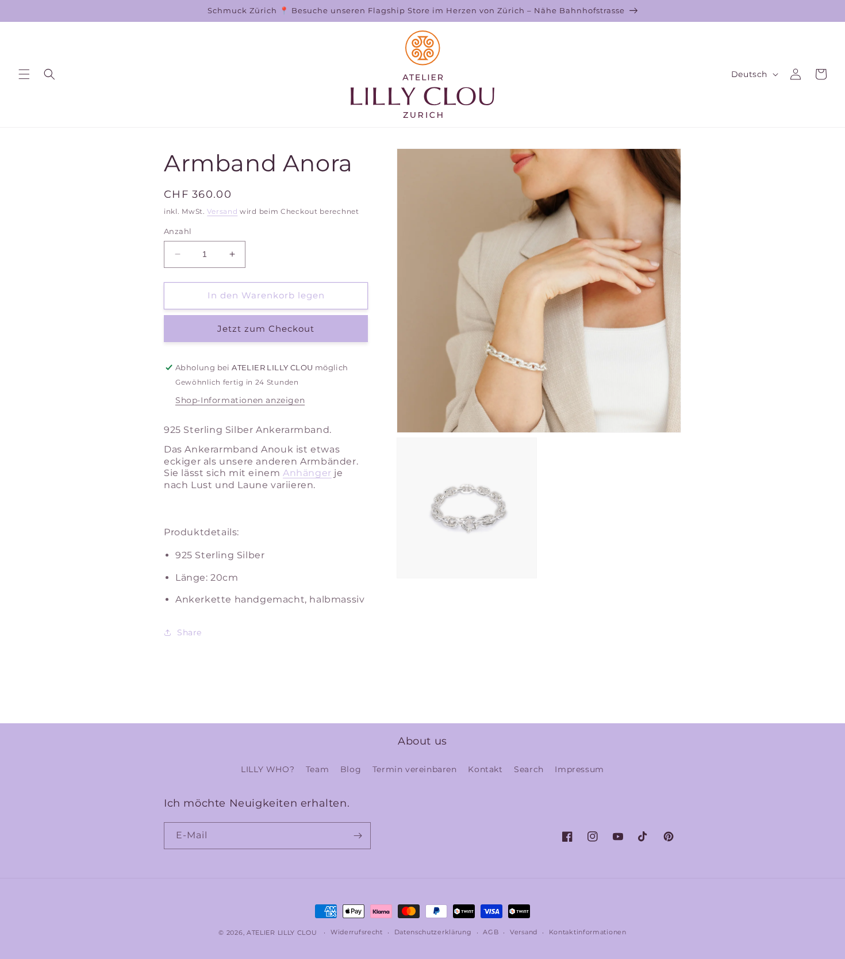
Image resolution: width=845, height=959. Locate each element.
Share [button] (189, 632)
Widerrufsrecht (357, 932)
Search (529, 769)
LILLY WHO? (267, 769)
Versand (222, 211)
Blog (350, 769)
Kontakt (485, 769)
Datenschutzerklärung (433, 932)
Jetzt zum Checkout (265, 328)
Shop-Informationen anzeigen (240, 400)
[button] (24, 74)
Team (317, 769)
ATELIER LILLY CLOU (282, 933)
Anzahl (177, 231)
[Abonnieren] (357, 835)
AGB (490, 932)
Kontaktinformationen (588, 932)
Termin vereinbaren (414, 769)
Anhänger (307, 472)
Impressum (579, 769)
